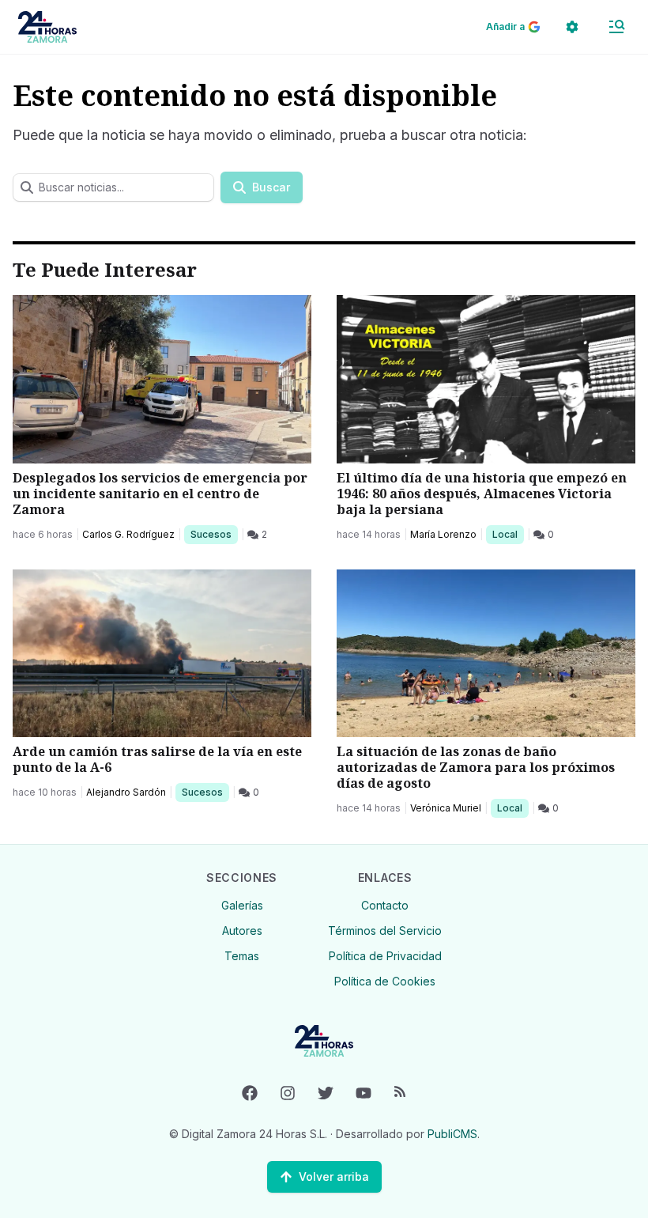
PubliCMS (452, 1133)
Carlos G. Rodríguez (128, 534)
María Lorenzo (443, 534)
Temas (241, 956)
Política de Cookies (384, 981)
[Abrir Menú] (616, 27)
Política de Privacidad (385, 956)
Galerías (242, 905)
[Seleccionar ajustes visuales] (572, 27)
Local (508, 534)
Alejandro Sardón (126, 792)
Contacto (385, 905)
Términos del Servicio (385, 930)
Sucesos (214, 534)
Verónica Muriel (445, 808)
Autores (242, 930)
